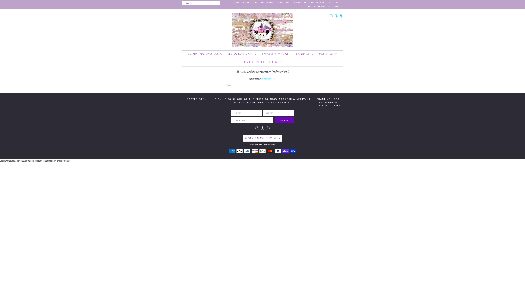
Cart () (325, 7)
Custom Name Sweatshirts (245, 3)
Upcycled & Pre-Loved (297, 3)
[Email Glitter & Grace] (340, 16)
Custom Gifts (317, 3)
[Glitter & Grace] (262, 30)
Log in (311, 7)
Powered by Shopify (269, 144)
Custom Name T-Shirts (272, 3)
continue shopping (268, 79)
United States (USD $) (261, 138)
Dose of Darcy (335, 3)
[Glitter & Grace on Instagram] (336, 16)
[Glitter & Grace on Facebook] (331, 16)
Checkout (337, 7)
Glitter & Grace (259, 144)
